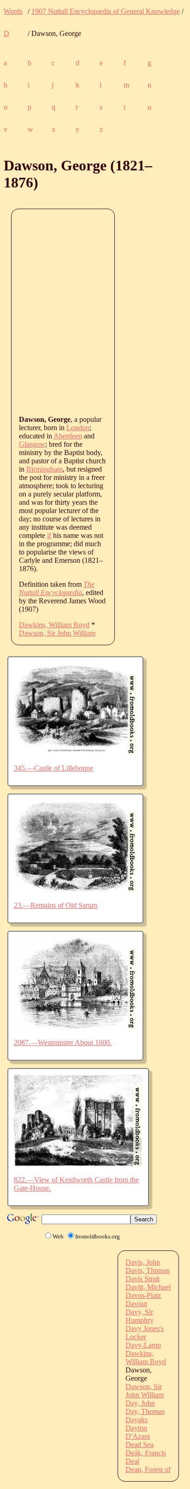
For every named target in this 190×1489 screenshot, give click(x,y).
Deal (132, 1461)
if (49, 535)
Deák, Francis (145, 1453)
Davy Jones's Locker (144, 1333)
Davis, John (142, 1262)
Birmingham (44, 469)
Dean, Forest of (148, 1469)
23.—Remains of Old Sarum (55, 905)
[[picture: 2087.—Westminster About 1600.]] (75, 1027)
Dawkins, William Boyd (54, 625)
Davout (136, 1304)
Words (13, 11)
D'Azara (137, 1436)
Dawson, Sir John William (57, 633)
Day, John (140, 1403)
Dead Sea (139, 1444)
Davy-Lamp (143, 1345)
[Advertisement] (95, 311)
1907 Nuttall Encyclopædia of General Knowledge (105, 11)
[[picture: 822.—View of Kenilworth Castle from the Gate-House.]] (78, 1164)
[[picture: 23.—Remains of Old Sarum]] (75, 889)
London (77, 428)
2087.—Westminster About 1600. (63, 1042)
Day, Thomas (145, 1411)
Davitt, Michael (148, 1287)
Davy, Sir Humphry (139, 1316)
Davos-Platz (143, 1295)
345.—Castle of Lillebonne (53, 768)
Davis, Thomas (147, 1270)
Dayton (136, 1428)
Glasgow (32, 444)
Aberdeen (67, 436)
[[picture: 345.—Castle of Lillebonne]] (75, 752)
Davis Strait (142, 1279)
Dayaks (136, 1420)
